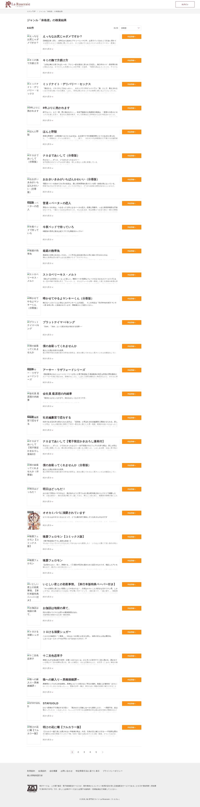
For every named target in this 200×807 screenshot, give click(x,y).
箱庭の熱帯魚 (51, 250)
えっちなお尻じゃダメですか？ (62, 36)
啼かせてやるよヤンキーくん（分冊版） (68, 298)
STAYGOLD (50, 703)
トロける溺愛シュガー (57, 631)
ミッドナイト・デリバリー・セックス (67, 83)
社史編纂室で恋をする (57, 417)
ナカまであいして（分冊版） (61, 155)
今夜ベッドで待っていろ (58, 226)
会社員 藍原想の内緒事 (57, 393)
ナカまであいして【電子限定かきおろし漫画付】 (74, 441)
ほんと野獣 (50, 131)
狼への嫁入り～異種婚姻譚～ (61, 679)
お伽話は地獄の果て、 (57, 608)
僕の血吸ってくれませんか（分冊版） (67, 465)
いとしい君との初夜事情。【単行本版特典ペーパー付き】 (79, 584)
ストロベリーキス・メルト (60, 274)
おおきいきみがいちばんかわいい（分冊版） (71, 179)
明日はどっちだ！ (54, 488)
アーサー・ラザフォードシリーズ (64, 369)
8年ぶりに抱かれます (56, 107)
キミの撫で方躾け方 (55, 60)
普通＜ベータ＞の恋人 (57, 203)
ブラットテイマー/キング (59, 322)
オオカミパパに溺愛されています (64, 512)
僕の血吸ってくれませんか (60, 345)
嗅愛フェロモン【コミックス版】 (64, 536)
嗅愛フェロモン (53, 560)
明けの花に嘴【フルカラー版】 (62, 727)
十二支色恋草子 (53, 655)
